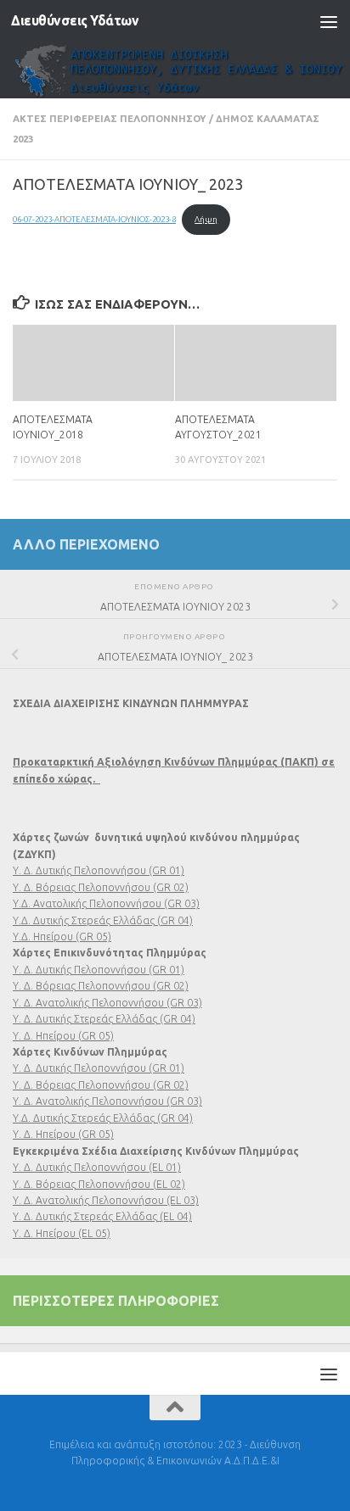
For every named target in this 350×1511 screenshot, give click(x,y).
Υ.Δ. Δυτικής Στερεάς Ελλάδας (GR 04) (103, 920)
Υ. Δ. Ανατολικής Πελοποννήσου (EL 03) (106, 1200)
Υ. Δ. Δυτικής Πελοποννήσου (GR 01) (98, 870)
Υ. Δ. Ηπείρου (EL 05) (61, 1233)
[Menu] (329, 21)
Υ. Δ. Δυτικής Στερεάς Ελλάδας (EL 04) (102, 1216)
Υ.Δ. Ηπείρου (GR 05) (62, 936)
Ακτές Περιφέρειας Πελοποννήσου (109, 118)
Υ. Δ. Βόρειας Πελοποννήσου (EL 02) (99, 1184)
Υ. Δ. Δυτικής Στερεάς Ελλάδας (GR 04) (104, 1018)
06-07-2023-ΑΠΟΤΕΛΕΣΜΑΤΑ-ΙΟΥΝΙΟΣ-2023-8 (94, 219)
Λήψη (206, 219)
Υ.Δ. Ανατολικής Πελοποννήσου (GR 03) (106, 903)
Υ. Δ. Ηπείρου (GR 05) (63, 1035)
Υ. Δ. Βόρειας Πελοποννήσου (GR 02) (101, 887)
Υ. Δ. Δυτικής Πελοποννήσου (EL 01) (97, 1167)
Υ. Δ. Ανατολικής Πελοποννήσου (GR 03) (107, 1002)
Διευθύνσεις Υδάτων (74, 21)
